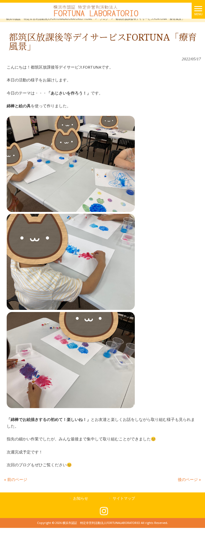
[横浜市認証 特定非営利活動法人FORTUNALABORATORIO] (96, 10)
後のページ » (189, 479)
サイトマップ (124, 498)
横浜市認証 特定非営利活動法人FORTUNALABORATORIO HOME (49, 19)
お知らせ (80, 498)
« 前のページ (15, 479)
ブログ (104, 19)
